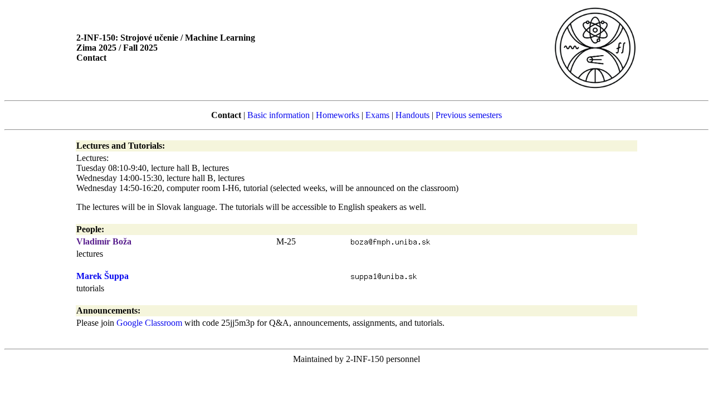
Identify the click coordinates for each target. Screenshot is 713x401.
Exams (377, 115)
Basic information (278, 115)
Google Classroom (149, 322)
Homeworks (337, 115)
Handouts (412, 115)
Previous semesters (469, 115)
